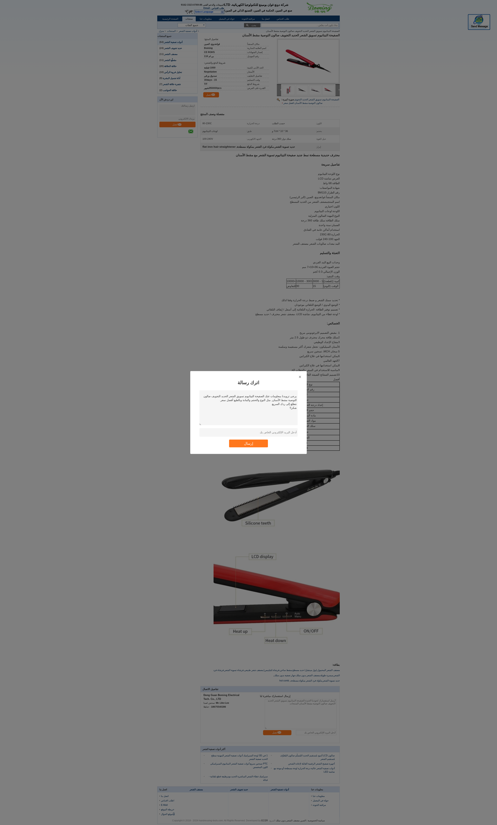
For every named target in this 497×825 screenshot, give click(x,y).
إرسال (248, 443)
